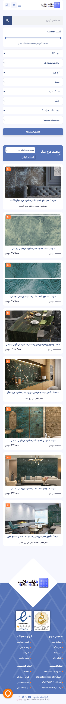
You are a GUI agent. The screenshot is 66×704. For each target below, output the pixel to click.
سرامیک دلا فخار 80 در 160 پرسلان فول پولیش (33, 248)
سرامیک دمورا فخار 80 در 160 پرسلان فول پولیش (33, 297)
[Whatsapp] (26, 697)
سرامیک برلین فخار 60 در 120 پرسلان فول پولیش (33, 440)
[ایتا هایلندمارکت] (29, 697)
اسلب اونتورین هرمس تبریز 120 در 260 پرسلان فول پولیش (33, 344)
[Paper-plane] (22, 697)
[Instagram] (19, 697)
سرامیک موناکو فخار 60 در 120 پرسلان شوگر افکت (33, 200)
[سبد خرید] (14, 5)
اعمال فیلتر (28, 157)
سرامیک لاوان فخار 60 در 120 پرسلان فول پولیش (33, 489)
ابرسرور (18, 699)
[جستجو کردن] (7, 20)
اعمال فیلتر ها (33, 132)
